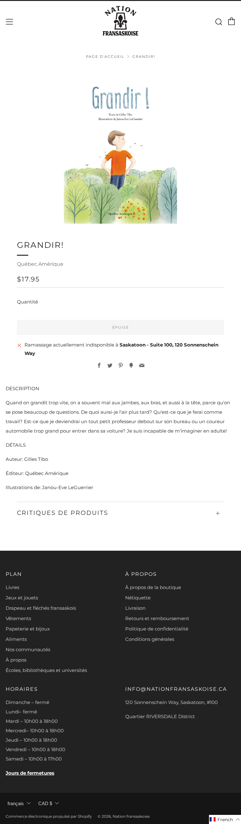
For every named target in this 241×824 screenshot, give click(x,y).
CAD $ (45, 803)
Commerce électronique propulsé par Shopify (49, 816)
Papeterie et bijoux (28, 629)
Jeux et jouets (22, 598)
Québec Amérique (40, 264)
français (16, 803)
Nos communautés (28, 649)
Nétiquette (138, 598)
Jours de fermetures (30, 773)
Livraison (135, 608)
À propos (16, 660)
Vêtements (18, 618)
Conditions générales (149, 639)
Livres (12, 587)
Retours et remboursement (157, 618)
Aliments (16, 639)
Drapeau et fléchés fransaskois (41, 608)
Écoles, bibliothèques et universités (46, 670)
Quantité (27, 302)
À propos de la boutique (153, 587)
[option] (120, 145)
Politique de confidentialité (156, 629)
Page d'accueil (105, 56)
